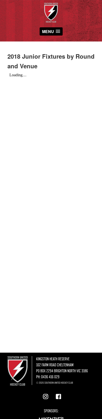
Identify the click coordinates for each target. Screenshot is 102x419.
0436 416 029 (50, 377)
